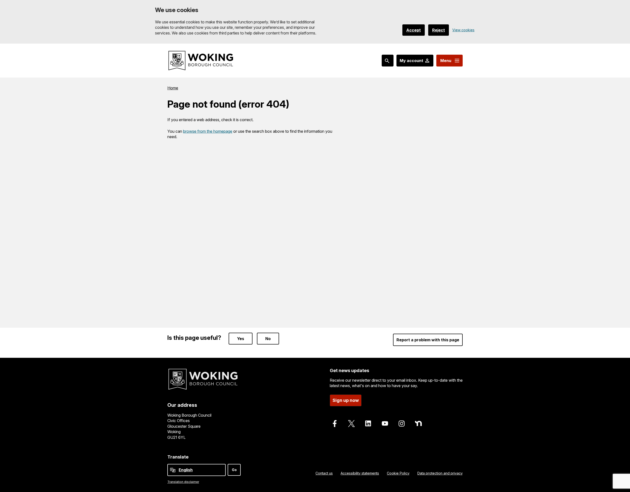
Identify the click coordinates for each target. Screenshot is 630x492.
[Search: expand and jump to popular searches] (388, 60)
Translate (178, 456)
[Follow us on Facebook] (335, 423)
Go (234, 470)
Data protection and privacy (440, 473)
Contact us (324, 473)
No (268, 338)
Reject (438, 30)
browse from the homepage (207, 131)
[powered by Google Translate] (173, 470)
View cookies (463, 30)
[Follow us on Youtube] (385, 423)
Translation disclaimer (183, 482)
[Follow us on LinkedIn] (368, 423)
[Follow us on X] (351, 423)
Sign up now (345, 400)
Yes (240, 338)
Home (172, 87)
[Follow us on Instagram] (402, 423)
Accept (413, 30)
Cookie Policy (398, 473)
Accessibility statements (360, 473)
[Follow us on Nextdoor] (418, 423)
